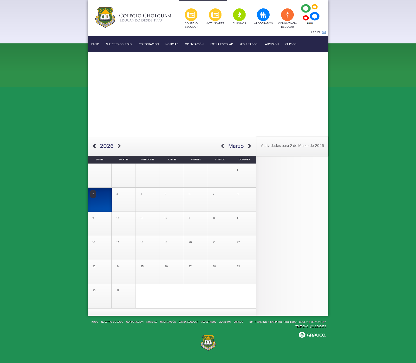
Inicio (95, 44)
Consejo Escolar (191, 25)
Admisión (272, 44)
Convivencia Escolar (287, 25)
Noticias (171, 44)
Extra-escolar (221, 44)
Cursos (290, 44)
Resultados (248, 44)
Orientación (194, 44)
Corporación (149, 44)
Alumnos (239, 23)
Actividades (215, 23)
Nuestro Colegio (119, 44)
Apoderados (263, 23)
